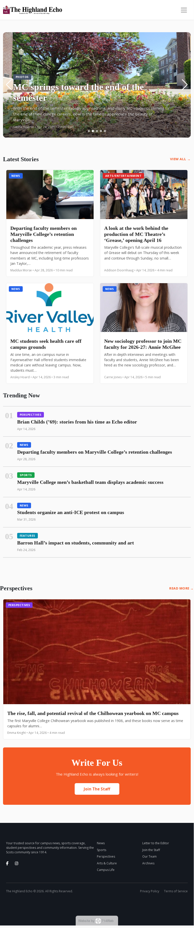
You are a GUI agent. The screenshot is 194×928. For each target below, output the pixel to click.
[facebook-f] (7, 863)
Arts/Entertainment (123, 176)
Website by (96, 920)
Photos (22, 77)
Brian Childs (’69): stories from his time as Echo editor (77, 422)
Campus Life (106, 870)
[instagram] (16, 863)
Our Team (149, 856)
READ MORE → (181, 588)
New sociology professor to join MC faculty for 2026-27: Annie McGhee (142, 344)
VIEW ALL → (180, 159)
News (15, 176)
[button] (89, 131)
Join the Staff (151, 850)
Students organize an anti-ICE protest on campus (70, 512)
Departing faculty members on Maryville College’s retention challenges (43, 234)
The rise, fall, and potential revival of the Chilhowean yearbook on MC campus (93, 713)
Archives (148, 863)
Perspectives (30, 414)
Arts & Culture (107, 863)
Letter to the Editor (155, 843)
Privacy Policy (149, 891)
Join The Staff (97, 788)
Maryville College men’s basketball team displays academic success (90, 482)
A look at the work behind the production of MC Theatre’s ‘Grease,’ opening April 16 (136, 234)
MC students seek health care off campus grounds (45, 344)
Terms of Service (176, 891)
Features (27, 535)
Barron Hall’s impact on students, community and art (75, 542)
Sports (26, 475)
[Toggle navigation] (184, 10)
